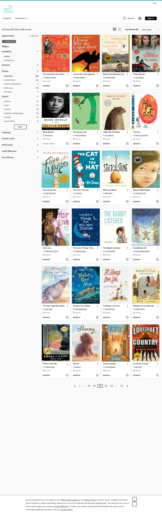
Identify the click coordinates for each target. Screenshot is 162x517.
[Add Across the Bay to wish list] (127, 375)
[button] (128, 18)
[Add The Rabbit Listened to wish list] (127, 259)
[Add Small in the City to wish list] (67, 375)
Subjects (7, 18)
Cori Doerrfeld (110, 251)
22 (106, 386)
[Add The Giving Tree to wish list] (97, 144)
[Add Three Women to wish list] (157, 86)
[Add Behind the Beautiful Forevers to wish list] (127, 86)
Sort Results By (131, 29)
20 (94, 386)
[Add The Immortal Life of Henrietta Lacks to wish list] (67, 86)
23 (111, 386)
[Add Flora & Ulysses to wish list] (67, 201)
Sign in (151, 18)
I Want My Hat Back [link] (111, 132)
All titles (7, 56)
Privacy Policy (90, 500)
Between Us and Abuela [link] (143, 306)
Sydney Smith (50, 367)
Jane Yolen (49, 309)
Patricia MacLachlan (142, 251)
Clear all (34, 36)
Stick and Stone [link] (110, 190)
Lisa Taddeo (139, 78)
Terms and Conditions (70, 500)
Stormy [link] (76, 364)
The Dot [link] (136, 132)
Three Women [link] (139, 74)
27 (122, 386)
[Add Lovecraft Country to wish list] (157, 375)
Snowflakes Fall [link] (139, 248)
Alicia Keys (49, 135)
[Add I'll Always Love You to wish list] (127, 317)
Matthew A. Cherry (51, 251)
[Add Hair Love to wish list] (67, 259)
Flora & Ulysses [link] (49, 190)
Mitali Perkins (140, 309)
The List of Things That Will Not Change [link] (84, 248)
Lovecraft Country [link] (141, 364)
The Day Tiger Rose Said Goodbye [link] (54, 306)
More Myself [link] (48, 132)
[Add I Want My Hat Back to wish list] (127, 144)
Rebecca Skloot (50, 78)
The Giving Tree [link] (80, 132)
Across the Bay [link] (109, 364)
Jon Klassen (109, 135)
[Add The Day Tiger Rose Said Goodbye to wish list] (67, 317)
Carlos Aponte (110, 367)
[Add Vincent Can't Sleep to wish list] (97, 317)
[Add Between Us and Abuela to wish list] (157, 317)
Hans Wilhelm (110, 309)
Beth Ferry (108, 193)
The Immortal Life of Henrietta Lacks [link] (54, 74)
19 (89, 386)
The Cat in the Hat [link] (81, 190)
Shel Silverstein (80, 135)
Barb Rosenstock (81, 309)
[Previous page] (75, 385)
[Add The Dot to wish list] (157, 144)
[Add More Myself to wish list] (67, 144)
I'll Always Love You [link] (111, 306)
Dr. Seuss (78, 193)
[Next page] (127, 385)
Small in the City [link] (50, 364)
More (20, 127)
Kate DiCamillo (50, 193)
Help (154, 3)
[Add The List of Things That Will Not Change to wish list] (97, 259)
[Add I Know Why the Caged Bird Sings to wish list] (97, 86)
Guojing (78, 367)
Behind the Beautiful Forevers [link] (114, 74)
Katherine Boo (110, 78)
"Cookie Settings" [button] (60, 506)
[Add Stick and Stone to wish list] (127, 201)
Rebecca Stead (80, 251)
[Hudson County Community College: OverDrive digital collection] (8, 8)
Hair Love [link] (47, 248)
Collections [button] (21, 18)
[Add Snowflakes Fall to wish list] (157, 259)
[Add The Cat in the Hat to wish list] (97, 201)
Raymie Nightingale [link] (141, 190)
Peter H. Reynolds (141, 135)
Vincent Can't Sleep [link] (81, 306)
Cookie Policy (67, 509)
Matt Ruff (138, 367)
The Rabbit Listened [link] (111, 248)
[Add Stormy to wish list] (97, 375)
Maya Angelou (80, 78)
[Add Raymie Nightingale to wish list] (157, 201)
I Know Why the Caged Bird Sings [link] (84, 74)
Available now (9, 60)
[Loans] (140, 18)
